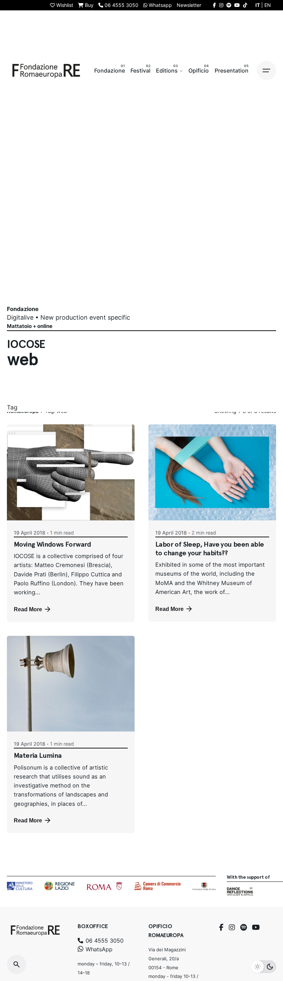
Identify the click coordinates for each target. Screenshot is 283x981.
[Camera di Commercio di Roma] (157, 886)
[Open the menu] (266, 70)
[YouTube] (256, 927)
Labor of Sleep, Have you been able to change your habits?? (209, 548)
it (257, 5)
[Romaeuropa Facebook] (214, 5)
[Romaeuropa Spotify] (228, 5)
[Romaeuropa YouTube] (237, 5)
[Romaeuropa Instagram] (221, 5)
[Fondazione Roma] (204, 886)
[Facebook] (221, 927)
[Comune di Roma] (104, 886)
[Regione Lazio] (60, 886)
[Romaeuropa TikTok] (245, 5)
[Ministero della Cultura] (19, 886)
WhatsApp (98, 949)
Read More (28, 609)
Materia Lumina (38, 755)
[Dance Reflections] (240, 891)
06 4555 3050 (104, 940)
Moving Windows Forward (52, 544)
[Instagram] (232, 927)
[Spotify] (243, 927)
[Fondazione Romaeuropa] (46, 70)
